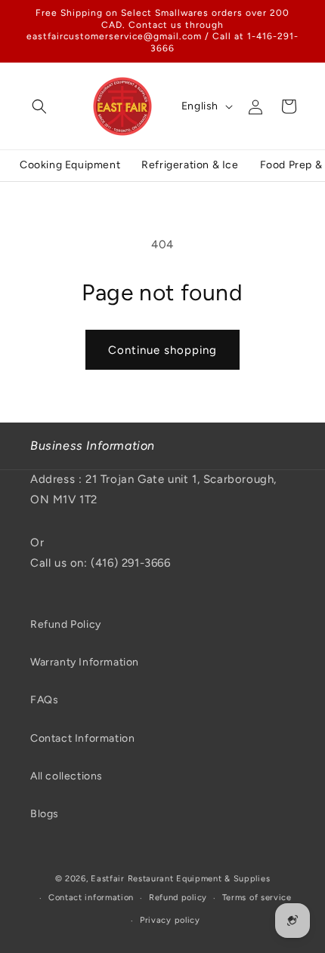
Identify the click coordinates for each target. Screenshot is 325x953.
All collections (66, 776)
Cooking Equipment (70, 164)
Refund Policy (65, 624)
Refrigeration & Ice (189, 164)
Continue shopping (162, 350)
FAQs (44, 699)
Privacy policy (170, 920)
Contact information (91, 897)
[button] (39, 106)
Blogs (44, 813)
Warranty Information (84, 662)
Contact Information (82, 738)
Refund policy (178, 897)
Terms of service (257, 897)
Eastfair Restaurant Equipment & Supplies (180, 879)
